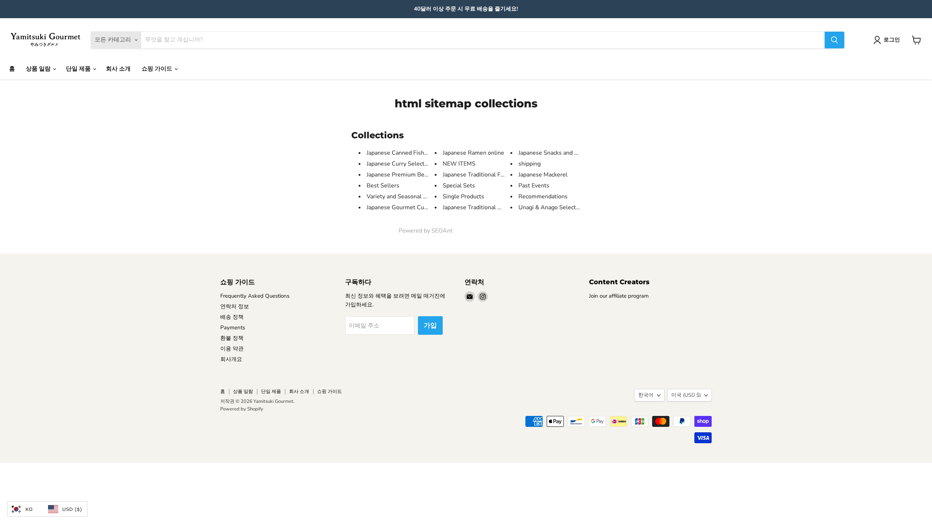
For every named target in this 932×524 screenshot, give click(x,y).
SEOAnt (442, 231)
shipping (529, 164)
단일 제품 (79, 69)
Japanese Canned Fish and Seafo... (411, 153)
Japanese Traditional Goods (478, 207)
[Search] (834, 40)
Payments (232, 327)
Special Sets (459, 186)
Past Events (533, 186)
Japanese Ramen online (473, 153)
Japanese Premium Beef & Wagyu (411, 175)
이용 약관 (232, 348)
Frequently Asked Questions (254, 295)
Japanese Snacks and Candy (554, 153)
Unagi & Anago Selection (551, 207)
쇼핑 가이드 (158, 69)
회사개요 (231, 359)
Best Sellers (383, 186)
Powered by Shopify (241, 409)
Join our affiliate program (619, 295)
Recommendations (543, 196)
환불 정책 (232, 338)
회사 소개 (118, 69)
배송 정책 (232, 317)
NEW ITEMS (459, 164)
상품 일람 (39, 69)
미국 (686, 395)
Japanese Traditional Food (476, 175)
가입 (430, 325)
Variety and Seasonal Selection (407, 196)
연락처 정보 (234, 306)
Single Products (463, 196)
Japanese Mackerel (543, 175)
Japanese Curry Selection (400, 164)
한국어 (645, 395)
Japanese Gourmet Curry (399, 207)
